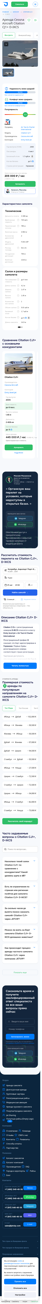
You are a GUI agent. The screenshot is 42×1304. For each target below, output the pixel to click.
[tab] (19, 330)
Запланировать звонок (20, 1037)
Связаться (19, 4)
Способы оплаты (14, 1144)
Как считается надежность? (14, 95)
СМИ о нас (23, 1135)
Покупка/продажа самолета (19, 1111)
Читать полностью (20, 666)
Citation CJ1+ (26, 133)
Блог (8, 1175)
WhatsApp (22, 528)
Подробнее (18, 456)
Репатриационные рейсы (18, 1098)
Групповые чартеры (15, 1094)
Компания (7, 1126)
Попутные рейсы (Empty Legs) (19, 1120)
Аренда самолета (14, 1086)
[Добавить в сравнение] (35, 20)
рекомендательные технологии (16, 1263)
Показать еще (20, 973)
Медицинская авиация (16, 1103)
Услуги (5, 1081)
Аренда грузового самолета (19, 1107)
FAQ (27, 1167)
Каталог (16, 12)
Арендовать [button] (19, 451)
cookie (19, 1261)
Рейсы (33, 1171)
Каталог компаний (14, 1163)
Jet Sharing (11, 1115)
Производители (13, 1167)
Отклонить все (20, 1288)
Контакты (10, 1140)
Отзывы (10, 1135)
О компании (12, 1131)
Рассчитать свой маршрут (20, 821)
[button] (13, 585)
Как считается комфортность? (15, 106)
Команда (26, 1131)
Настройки (20, 1295)
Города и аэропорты (15, 1171)
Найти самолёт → (20, 593)
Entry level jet (26, 140)
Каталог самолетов (15, 1158)
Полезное (6, 1153)
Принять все (20, 1281)
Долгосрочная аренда (16, 1090)
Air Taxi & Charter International (27, 128)
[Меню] (35, 4)
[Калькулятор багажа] (32, 156)
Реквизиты (25, 1140)
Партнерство (12, 1148)
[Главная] (5, 4)
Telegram (22, 522)
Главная (5, 12)
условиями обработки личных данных (19, 1044)
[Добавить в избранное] (28, 20)
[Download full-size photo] (6, 44)
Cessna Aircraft (27, 136)
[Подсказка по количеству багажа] (33, 161)
